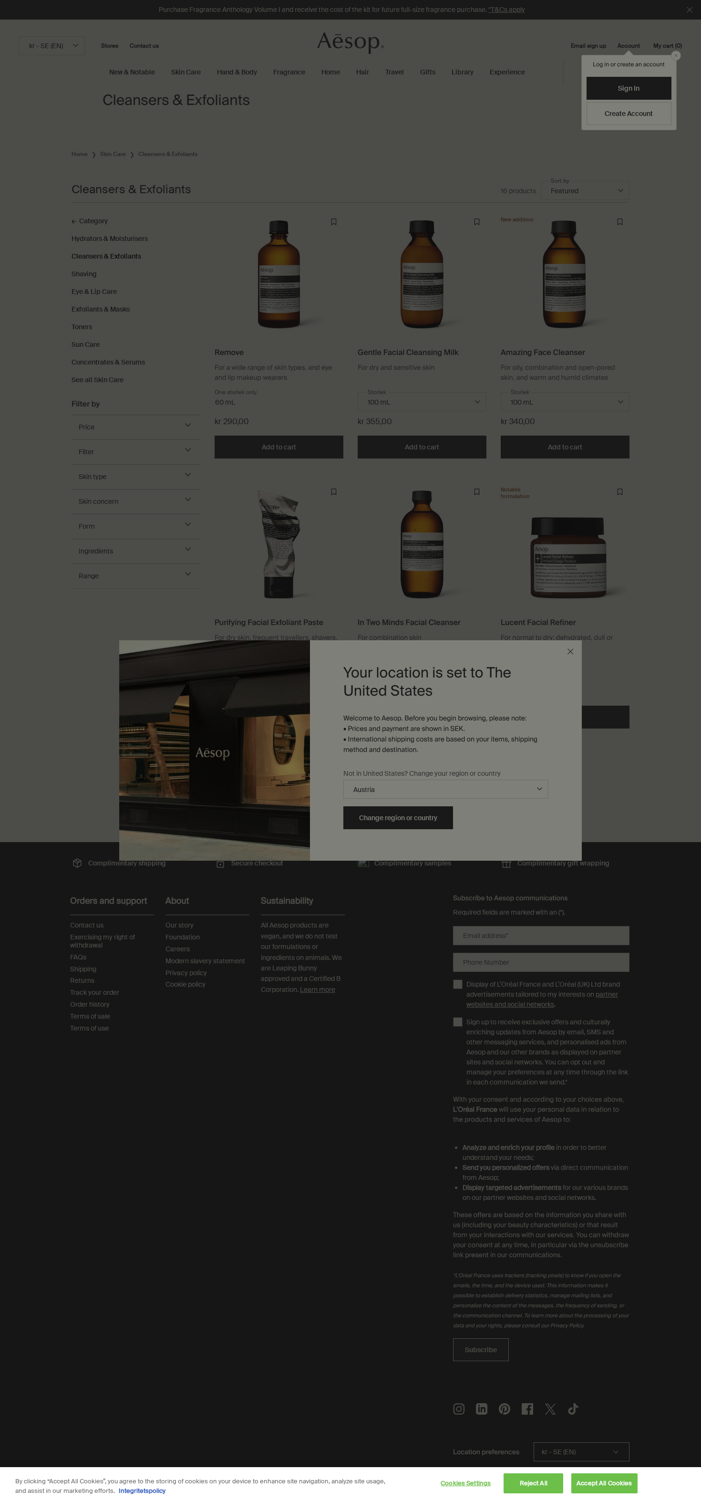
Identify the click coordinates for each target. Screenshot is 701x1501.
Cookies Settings (466, 1483)
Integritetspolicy (142, 1491)
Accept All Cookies (604, 1483)
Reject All (533, 1483)
